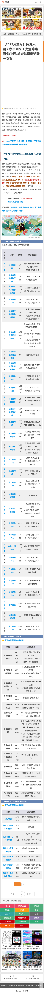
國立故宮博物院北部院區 (12, 314)
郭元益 (22, 925)
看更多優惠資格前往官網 (14, 640)
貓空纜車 (12, 605)
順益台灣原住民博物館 (12, 335)
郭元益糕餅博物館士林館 (12, 366)
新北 (36, 914)
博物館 (22, 910)
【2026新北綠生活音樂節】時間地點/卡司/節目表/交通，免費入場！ (11, 969)
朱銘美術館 (8, 819)
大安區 (4, 536)
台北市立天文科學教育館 (12, 290)
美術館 (36, 918)
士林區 (4, 267)
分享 (30, 894)
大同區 (4, 510)
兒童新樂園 (22, 906)
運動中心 (7, 925)
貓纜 (36, 922)
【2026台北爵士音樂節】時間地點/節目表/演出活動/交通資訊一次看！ (32, 969)
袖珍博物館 (22, 922)
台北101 (7, 914)
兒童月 (36, 906)
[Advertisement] (22, 84)
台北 (36, 910)
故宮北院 (22, 914)
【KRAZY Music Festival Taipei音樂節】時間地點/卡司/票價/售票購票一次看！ (31, 948)
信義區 (4, 548)
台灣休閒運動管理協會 (12, 355)
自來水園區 (7, 922)
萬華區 (4, 594)
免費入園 (7, 906)
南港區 (4, 582)
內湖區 (4, 571)
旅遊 (17, 34)
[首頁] (41, 984)
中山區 (4, 472)
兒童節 (7, 910)
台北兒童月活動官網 (15, 202)
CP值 (7, 2)
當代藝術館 (7, 918)
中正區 (4, 401)
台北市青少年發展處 (12, 412)
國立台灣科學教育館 (12, 278)
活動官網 (37, 237)
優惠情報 (11, 34)
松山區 (4, 461)
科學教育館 (22, 918)
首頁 (4, 34)
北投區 (4, 378)
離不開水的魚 (8, 108)
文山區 (4, 605)
